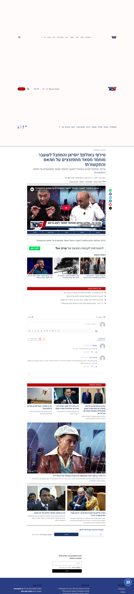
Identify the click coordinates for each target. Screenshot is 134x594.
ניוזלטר (82, 232)
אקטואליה (87, 37)
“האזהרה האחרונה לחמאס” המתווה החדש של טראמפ (85, 296)
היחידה (35, 232)
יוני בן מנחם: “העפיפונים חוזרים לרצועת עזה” (39, 407)
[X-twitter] (20, 127)
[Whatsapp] (18, 126)
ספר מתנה (51, 232)
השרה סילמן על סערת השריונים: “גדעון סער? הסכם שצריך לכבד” (87, 514)
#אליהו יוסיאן (98, 182)
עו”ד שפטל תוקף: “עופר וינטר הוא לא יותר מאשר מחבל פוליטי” (40, 277)
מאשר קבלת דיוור (41, 534)
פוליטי (77, 37)
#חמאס (81, 182)
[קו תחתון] (35, 331)
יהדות (66, 37)
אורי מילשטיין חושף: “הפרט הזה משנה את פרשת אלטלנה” (68, 277)
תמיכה (98, 232)
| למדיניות (35, 534)
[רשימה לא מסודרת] (44, 331)
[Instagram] (20, 126)
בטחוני (82, 37)
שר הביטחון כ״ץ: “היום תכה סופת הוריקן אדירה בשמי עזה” (83, 292)
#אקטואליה (88, 182)
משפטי (71, 37)
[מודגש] (29, 331)
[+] (59, 330)
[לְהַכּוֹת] (38, 331)
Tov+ (66, 232)
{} (56, 330)
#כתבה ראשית (74, 182)
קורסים (49, 37)
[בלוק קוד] (50, 331)
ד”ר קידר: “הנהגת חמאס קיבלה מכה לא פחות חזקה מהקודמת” (82, 303)
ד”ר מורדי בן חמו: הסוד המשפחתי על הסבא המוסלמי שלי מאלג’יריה (79, 475)
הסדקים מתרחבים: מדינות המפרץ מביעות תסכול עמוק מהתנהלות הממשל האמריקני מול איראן (94, 410)
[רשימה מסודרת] (41, 331)
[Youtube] (23, 126)
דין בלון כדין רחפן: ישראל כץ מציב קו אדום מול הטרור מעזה (67, 407)
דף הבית (103, 150)
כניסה (29, 317)
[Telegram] (18, 127)
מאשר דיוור (69, 567)
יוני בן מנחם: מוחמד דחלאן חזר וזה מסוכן (49, 513)
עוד (45, 37)
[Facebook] (26, 126)
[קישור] (53, 331)
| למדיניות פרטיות (65, 567)
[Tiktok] (23, 127)
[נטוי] (32, 331)
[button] (19, 37)
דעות (54, 37)
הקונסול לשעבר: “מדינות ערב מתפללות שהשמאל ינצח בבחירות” (94, 277)
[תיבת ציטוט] (47, 331)
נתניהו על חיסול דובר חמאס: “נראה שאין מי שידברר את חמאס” (81, 300)
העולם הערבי (60, 37)
